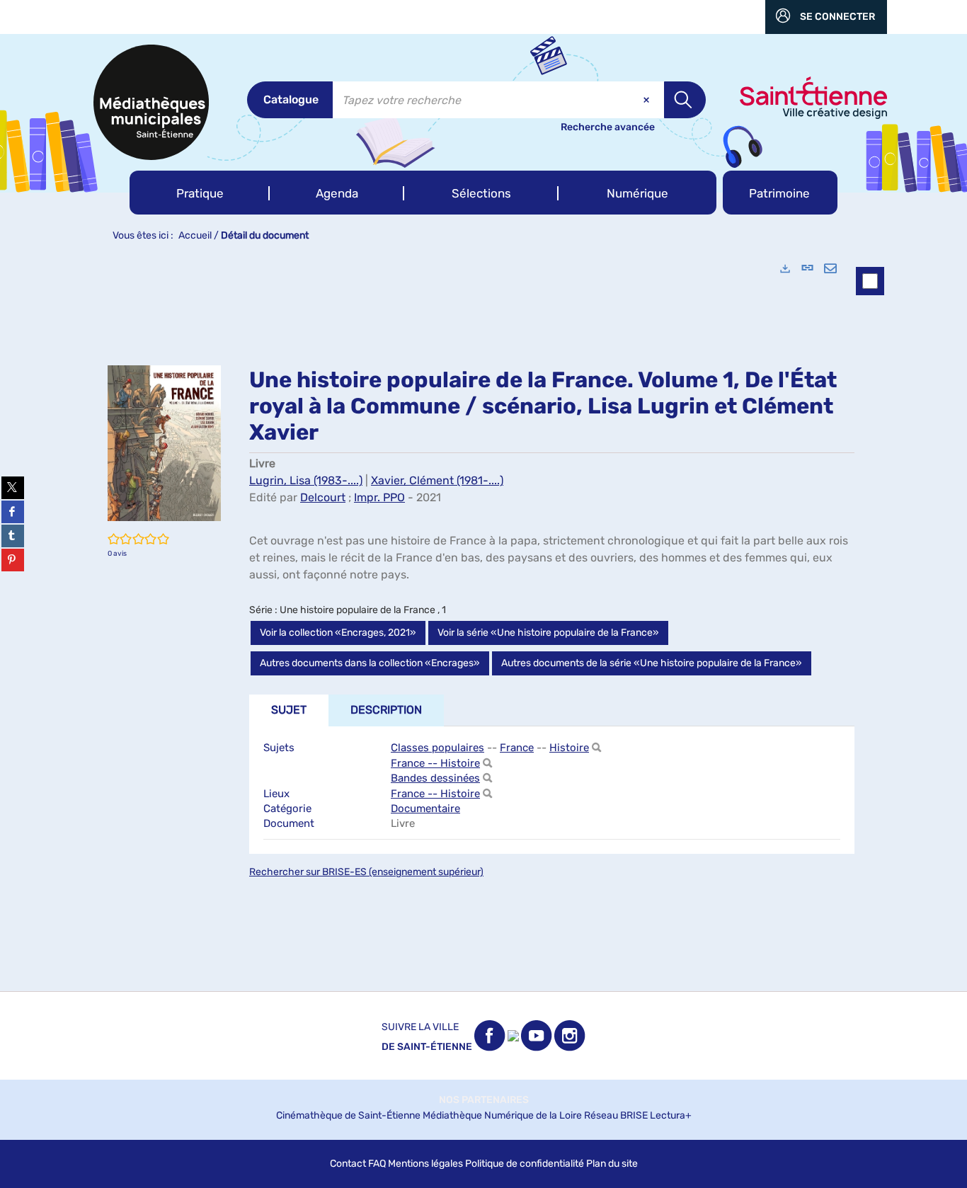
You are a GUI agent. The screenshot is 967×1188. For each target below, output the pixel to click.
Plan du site (612, 1164)
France (517, 747)
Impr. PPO (379, 497)
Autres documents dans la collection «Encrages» (370, 663)
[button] (200, 193)
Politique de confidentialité (524, 1164)
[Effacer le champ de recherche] (648, 99)
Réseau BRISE (616, 1115)
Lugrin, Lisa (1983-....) (305, 480)
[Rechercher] (596, 748)
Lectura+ (671, 1115)
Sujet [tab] (289, 709)
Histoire (569, 747)
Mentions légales (425, 1164)
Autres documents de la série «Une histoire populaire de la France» (651, 663)
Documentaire (425, 808)
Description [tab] (386, 709)
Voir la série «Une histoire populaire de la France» (548, 633)
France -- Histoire (435, 763)
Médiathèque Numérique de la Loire (502, 1115)
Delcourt (322, 497)
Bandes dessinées (435, 778)
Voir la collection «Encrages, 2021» (338, 633)
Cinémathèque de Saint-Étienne (348, 1115)
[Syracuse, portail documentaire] (151, 102)
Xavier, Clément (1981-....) (437, 480)
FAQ (377, 1164)
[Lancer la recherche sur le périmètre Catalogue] (685, 99)
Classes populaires (437, 747)
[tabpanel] (483, 620)
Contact (348, 1164)
